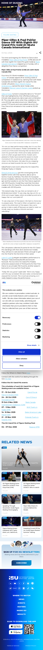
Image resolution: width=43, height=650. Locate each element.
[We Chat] (32, 588)
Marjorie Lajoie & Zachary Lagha (21, 88)
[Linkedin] (10, 583)
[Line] (32, 583)
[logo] (21, 578)
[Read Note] (23, 588)
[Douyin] (28, 588)
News (21, 599)
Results (21, 614)
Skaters (21, 607)
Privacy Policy (30, 645)
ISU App (8, 379)
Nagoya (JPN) (34, 427)
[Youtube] (15, 583)
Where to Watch (21, 596)
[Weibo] (10, 588)
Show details (32, 345)
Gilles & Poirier (7, 94)
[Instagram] (28, 583)
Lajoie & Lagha (7, 258)
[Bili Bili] (19, 588)
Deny (21, 365)
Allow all (21, 352)
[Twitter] (19, 583)
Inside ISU (21, 610)
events (21, 603)
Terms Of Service (13, 645)
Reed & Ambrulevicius (10, 173)
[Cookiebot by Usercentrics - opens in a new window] (31, 282)
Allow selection (21, 359)
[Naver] (15, 588)
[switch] (38, 324)
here (28, 373)
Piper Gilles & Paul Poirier (18, 60)
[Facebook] (23, 583)
